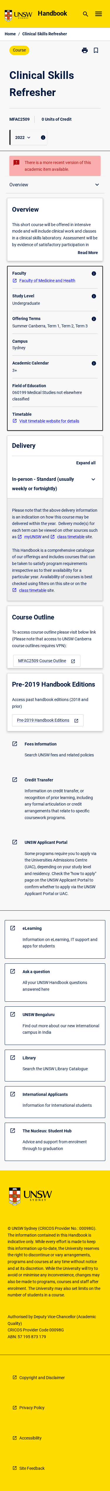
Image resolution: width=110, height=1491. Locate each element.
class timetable (70, 536)
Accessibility (30, 1438)
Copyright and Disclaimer (42, 1377)
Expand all (86, 462)
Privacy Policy (32, 1407)
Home (10, 34)
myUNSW (32, 536)
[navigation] (46, 661)
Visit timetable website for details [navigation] (49, 421)
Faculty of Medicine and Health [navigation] (47, 280)
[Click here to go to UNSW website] (18, 17)
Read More (88, 253)
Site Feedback (32, 1468)
